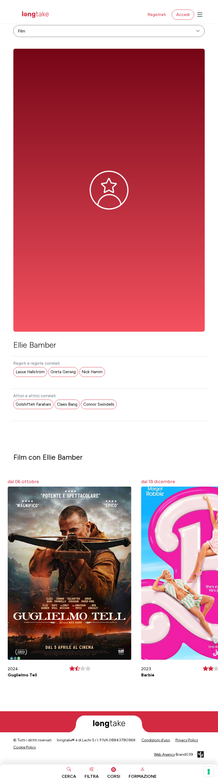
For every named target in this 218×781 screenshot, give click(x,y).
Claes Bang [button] (67, 404)
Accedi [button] (183, 14)
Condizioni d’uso (155, 740)
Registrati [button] (157, 14)
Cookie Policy (24, 747)
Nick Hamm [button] (92, 371)
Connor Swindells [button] (98, 404)
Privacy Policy (186, 740)
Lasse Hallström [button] (30, 371)
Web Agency (164, 754)
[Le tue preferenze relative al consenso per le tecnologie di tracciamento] (209, 772)
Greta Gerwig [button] (63, 371)
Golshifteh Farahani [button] (33, 404)
